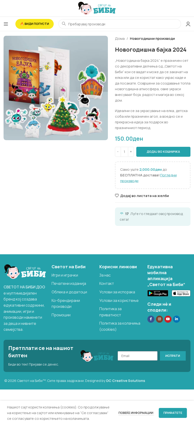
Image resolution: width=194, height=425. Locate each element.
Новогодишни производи (152, 38)
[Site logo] (97, 7)
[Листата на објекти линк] (73, 275)
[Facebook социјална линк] (150, 319)
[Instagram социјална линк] (159, 319)
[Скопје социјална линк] (176, 319)
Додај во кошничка (163, 151)
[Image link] (25, 271)
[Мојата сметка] (188, 24)
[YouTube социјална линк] (168, 319)
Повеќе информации (136, 413)
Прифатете (172, 413)
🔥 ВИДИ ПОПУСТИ (34, 24)
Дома (120, 38)
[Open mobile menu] (6, 24)
